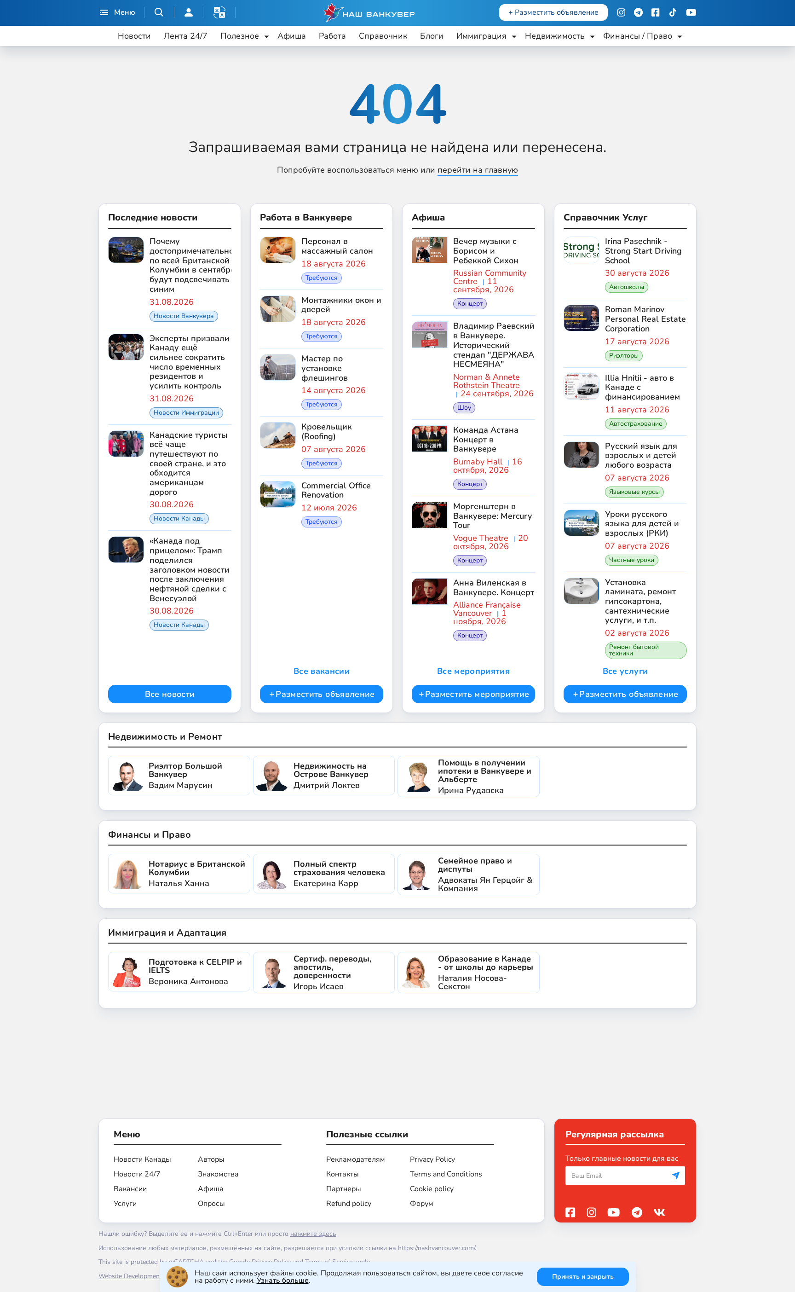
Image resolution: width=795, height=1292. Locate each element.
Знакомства (218, 1174)
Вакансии (130, 1189)
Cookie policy (432, 1189)
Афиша (291, 35)
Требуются (321, 277)
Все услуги (625, 671)
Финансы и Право (149, 835)
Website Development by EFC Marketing (156, 1276)
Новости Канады (179, 518)
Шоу (464, 407)
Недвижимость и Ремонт (165, 736)
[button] (219, 12)
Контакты (342, 1174)
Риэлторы (624, 355)
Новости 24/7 (137, 1174)
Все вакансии (322, 671)
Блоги (432, 35)
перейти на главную (478, 169)
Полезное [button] (239, 35)
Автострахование (635, 423)
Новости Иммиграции (186, 412)
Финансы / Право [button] (637, 35)
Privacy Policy (432, 1159)
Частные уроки (631, 560)
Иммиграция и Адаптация (167, 933)
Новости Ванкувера (184, 316)
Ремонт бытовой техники (634, 650)
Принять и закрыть (583, 1276)
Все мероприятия (473, 671)
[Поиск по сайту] (159, 12)
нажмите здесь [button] (313, 1233)
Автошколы (626, 287)
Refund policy (348, 1204)
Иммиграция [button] (481, 35)
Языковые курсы (634, 491)
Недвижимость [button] (555, 35)
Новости (134, 35)
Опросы (211, 1204)
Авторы (211, 1159)
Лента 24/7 (185, 35)
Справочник (383, 35)
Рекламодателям (355, 1159)
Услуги (125, 1204)
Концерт (470, 303)
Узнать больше (283, 1280)
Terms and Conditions (446, 1174)
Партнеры (343, 1189)
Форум (421, 1204)
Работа (332, 35)
